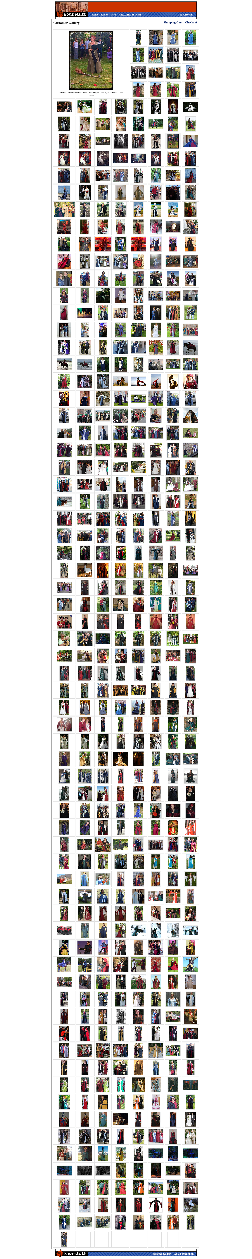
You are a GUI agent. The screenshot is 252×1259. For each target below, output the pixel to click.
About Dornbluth (184, 1254)
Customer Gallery (161, 1254)
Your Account (186, 14)
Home (95, 14)
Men (113, 14)
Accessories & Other (130, 14)
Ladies (104, 14)
